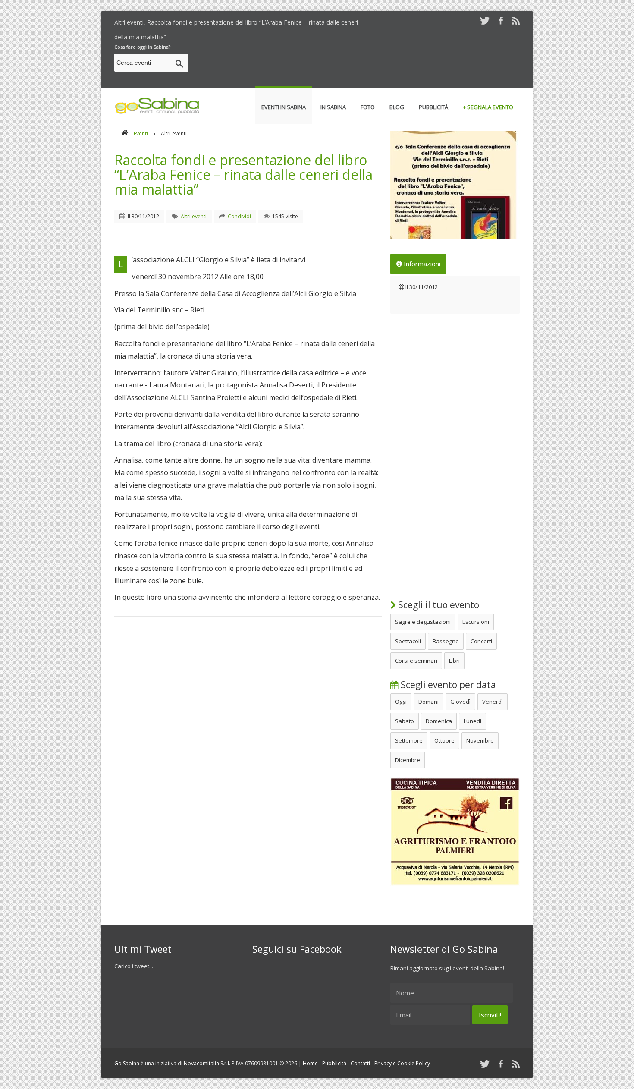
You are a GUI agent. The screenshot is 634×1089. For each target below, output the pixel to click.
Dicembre (407, 760)
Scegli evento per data (447, 685)
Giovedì (460, 701)
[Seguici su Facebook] (501, 20)
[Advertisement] (363, 63)
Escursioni (475, 622)
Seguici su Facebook (297, 948)
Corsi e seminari (416, 660)
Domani (428, 701)
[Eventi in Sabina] (157, 112)
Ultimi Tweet (143, 948)
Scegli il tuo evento (437, 605)
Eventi (141, 133)
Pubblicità (334, 1063)
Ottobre (444, 740)
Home (310, 1063)
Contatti (360, 1063)
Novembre (480, 740)
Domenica (439, 721)
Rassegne (446, 641)
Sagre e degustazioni (423, 622)
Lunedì (472, 721)
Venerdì (492, 701)
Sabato (404, 721)
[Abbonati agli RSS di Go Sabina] (516, 20)
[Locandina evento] (455, 185)
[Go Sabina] (124, 133)
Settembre (409, 740)
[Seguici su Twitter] (485, 20)
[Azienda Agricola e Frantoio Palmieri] (455, 884)
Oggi (401, 701)
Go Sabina (126, 1063)
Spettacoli (408, 641)
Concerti (481, 641)
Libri (454, 660)
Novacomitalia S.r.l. (207, 1063)
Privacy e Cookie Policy (402, 1063)
